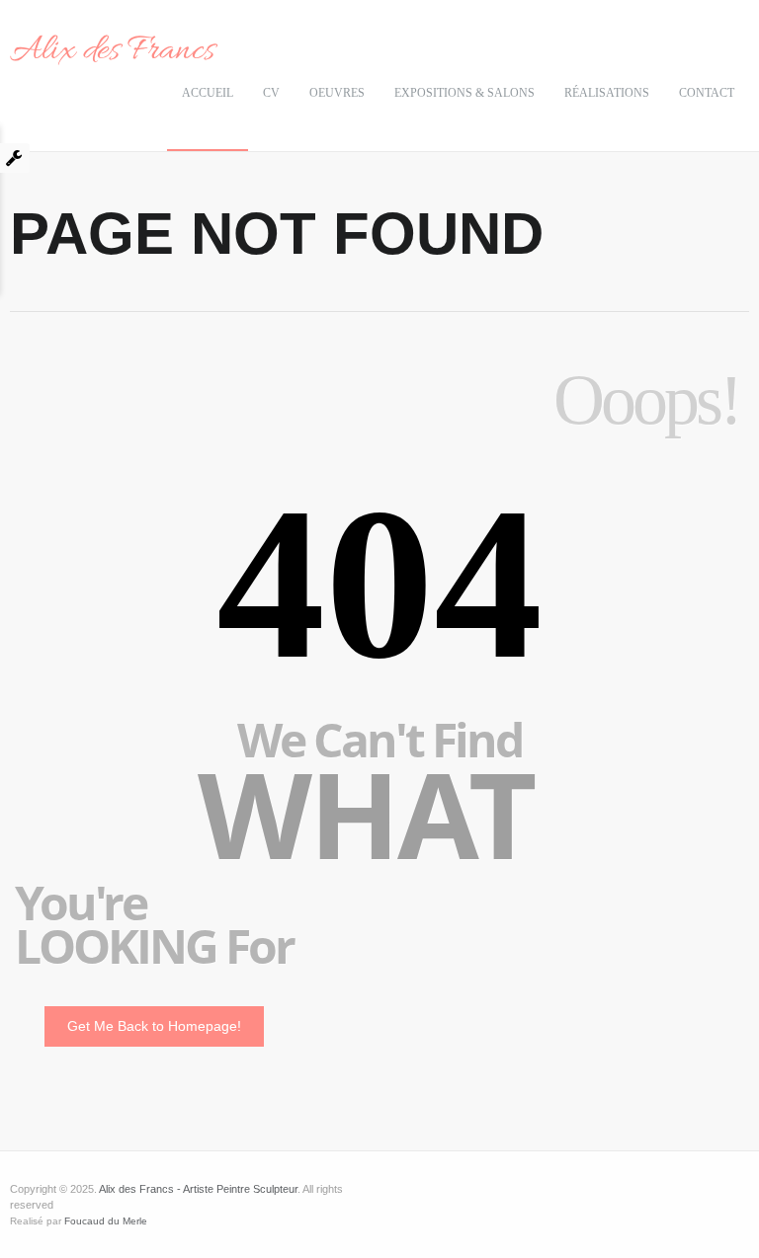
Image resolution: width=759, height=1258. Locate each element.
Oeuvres (337, 93)
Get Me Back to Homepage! (154, 1026)
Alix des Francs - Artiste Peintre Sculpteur (198, 1189)
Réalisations (606, 93)
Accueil (207, 93)
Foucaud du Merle (105, 1221)
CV (271, 93)
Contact (706, 93)
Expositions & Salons (464, 93)
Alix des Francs (112, 51)
